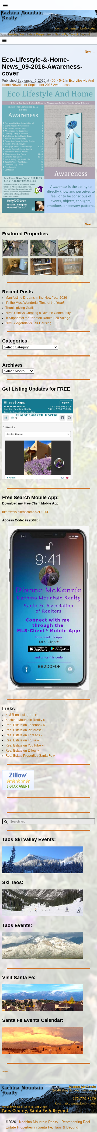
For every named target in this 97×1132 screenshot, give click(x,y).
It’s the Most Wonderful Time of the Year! (34, 303)
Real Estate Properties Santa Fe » (30, 756)
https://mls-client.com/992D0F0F (25, 512)
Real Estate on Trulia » (22, 740)
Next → (90, 51)
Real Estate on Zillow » (22, 750)
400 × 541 (57, 80)
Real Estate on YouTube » (24, 745)
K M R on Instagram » (21, 715)
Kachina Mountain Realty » (25, 720)
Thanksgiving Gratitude (22, 308)
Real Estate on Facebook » (25, 725)
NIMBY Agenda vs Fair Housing (28, 323)
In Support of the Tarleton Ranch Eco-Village (37, 318)
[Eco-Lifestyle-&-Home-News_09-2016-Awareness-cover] (48, 152)
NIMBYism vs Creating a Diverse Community (38, 313)
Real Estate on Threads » (24, 735)
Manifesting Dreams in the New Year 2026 (36, 298)
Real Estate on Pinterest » (24, 730)
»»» (5, 1071)
